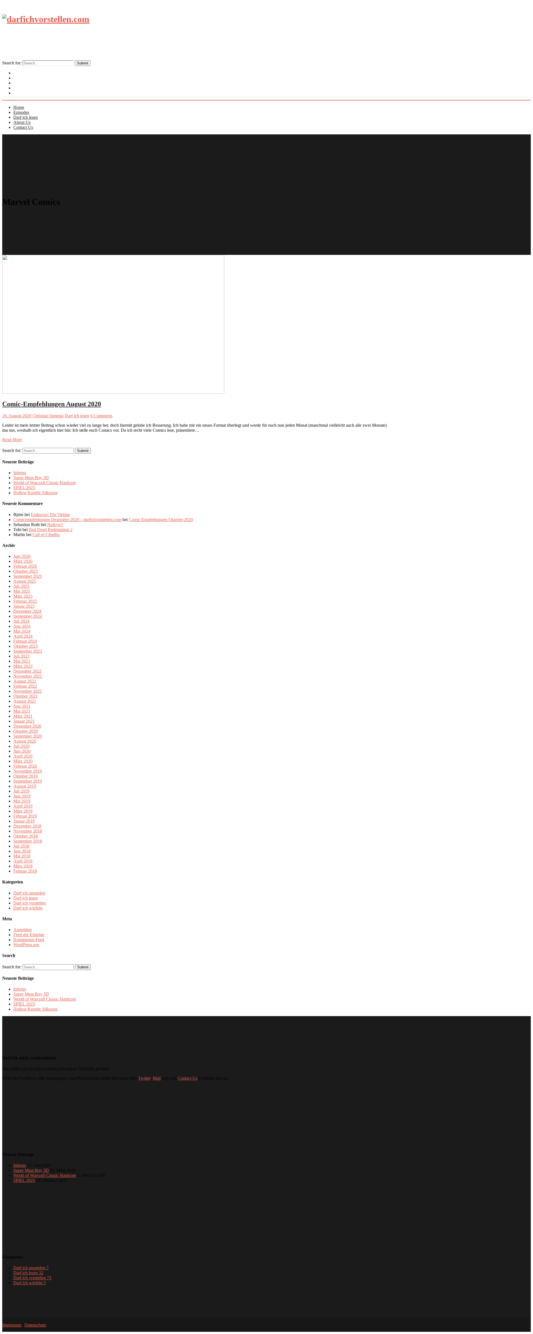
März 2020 (22, 761)
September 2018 (27, 841)
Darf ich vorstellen (29, 903)
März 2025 (22, 596)
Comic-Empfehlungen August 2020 (51, 404)
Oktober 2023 (25, 646)
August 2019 (24, 786)
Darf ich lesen (25, 117)
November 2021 (27, 691)
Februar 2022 (25, 686)
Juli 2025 (21, 586)
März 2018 (22, 866)
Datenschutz (35, 1325)
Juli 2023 (21, 656)
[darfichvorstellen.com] (45, 19)
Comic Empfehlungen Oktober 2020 (161, 519)
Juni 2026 (22, 556)
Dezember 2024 (27, 611)
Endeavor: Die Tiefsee (50, 514)
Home (18, 107)
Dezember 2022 (27, 671)
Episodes (21, 112)
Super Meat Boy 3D (31, 477)
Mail (157, 1078)
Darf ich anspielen (29, 893)
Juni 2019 (22, 796)
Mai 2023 (21, 661)
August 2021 (24, 701)
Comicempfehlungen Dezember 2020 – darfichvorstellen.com (67, 519)
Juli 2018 (21, 846)
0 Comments (101, 415)
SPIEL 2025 (24, 487)
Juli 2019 (21, 791)
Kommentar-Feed (28, 939)
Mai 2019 (21, 801)
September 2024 (27, 616)
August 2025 (24, 581)
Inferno (19, 472)
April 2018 (22, 861)
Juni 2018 (22, 851)
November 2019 (27, 771)
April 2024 (22, 636)
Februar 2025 (25, 601)
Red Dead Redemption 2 (50, 529)
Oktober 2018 (25, 836)
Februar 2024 (25, 641)
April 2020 (22, 756)
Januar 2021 (24, 721)
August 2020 (24, 741)
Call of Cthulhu (46, 534)
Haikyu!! (55, 524)
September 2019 (27, 781)
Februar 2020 (25, 766)
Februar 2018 (25, 871)
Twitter (144, 1078)
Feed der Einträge (28, 934)
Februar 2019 (25, 816)
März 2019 (22, 811)
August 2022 (24, 681)
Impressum (11, 1325)
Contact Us (27, 93)
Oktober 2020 (25, 731)
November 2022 (27, 676)
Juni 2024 (22, 626)
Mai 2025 (21, 591)
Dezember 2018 (27, 826)
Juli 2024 (21, 621)
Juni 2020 (22, 751)
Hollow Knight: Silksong (35, 492)
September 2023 (27, 651)
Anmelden (22, 929)
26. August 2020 (16, 415)
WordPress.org (26, 944)
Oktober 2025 (25, 571)
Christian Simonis (48, 415)
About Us (22, 122)
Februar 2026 (25, 566)
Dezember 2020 (27, 726)
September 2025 (27, 576)
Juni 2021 (22, 706)
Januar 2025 (24, 606)
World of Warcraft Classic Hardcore (44, 482)
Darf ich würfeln (27, 908)
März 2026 (22, 561)
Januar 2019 (24, 821)
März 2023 (22, 666)
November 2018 (27, 831)
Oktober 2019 (25, 776)
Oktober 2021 (25, 696)
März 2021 (22, 716)
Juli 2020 (21, 746)
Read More (12, 439)
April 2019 (22, 806)
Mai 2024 (21, 631)
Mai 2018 (21, 856)
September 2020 (27, 736)
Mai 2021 (21, 711)
